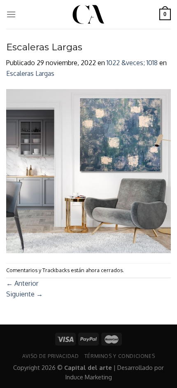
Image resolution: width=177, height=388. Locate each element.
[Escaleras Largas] (88, 170)
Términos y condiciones (119, 356)
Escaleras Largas (30, 73)
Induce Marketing (88, 377)
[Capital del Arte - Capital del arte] (88, 14)
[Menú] (11, 14)
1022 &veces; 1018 (132, 63)
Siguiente (24, 294)
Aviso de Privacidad (50, 356)
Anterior (22, 283)
